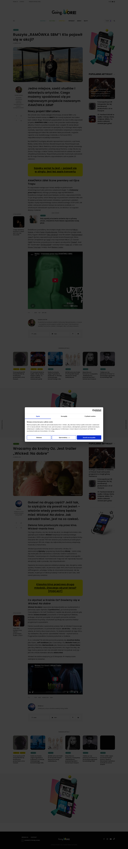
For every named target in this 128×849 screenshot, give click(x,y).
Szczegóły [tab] (64, 416)
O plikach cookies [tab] (90, 416)
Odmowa (39, 437)
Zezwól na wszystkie (89, 437)
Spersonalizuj (63, 437)
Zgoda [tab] (38, 416)
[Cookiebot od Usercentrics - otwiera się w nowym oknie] (93, 410)
